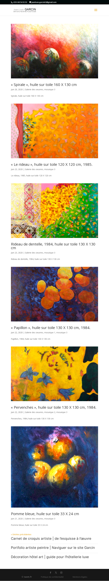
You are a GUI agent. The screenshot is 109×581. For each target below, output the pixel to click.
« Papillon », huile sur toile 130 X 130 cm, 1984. (50, 327)
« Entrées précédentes (21, 534)
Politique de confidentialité (52, 577)
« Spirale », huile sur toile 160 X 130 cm (44, 84)
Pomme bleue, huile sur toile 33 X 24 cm (45, 513)
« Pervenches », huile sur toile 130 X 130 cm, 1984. (53, 407)
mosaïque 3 (49, 89)
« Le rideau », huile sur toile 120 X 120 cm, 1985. (52, 164)
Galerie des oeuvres (34, 89)
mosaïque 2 (49, 412)
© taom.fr (27, 576)
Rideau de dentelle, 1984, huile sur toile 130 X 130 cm (53, 245)
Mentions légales (80, 577)
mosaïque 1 (49, 332)
